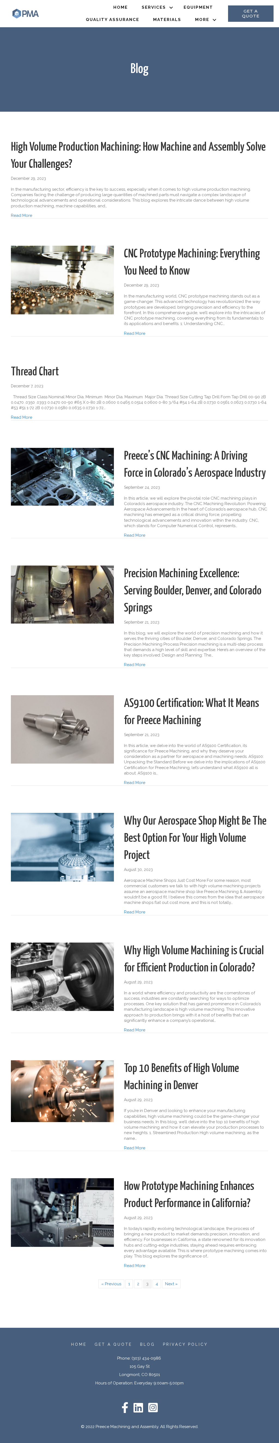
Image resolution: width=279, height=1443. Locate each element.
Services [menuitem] (154, 7)
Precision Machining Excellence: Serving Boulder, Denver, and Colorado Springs (193, 591)
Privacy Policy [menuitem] (185, 1344)
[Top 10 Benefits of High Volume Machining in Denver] (62, 1091)
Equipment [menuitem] (198, 7)
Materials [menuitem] (167, 19)
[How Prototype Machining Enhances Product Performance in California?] (62, 1212)
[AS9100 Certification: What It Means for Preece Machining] (62, 729)
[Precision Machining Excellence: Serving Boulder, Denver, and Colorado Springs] (62, 594)
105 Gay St (140, 1366)
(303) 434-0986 (147, 1358)
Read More (21, 215)
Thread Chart (35, 372)
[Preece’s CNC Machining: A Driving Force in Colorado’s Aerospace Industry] (62, 476)
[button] (171, 7)
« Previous (111, 1283)
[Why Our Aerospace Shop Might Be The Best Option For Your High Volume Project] (62, 846)
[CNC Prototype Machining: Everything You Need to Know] (62, 279)
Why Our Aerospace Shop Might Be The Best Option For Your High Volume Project (195, 838)
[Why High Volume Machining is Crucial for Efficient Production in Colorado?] (62, 976)
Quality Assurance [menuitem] (112, 19)
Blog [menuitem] (147, 1344)
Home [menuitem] (120, 7)
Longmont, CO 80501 (139, 1374)
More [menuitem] (202, 19)
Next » (171, 1283)
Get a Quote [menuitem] (113, 1344)
